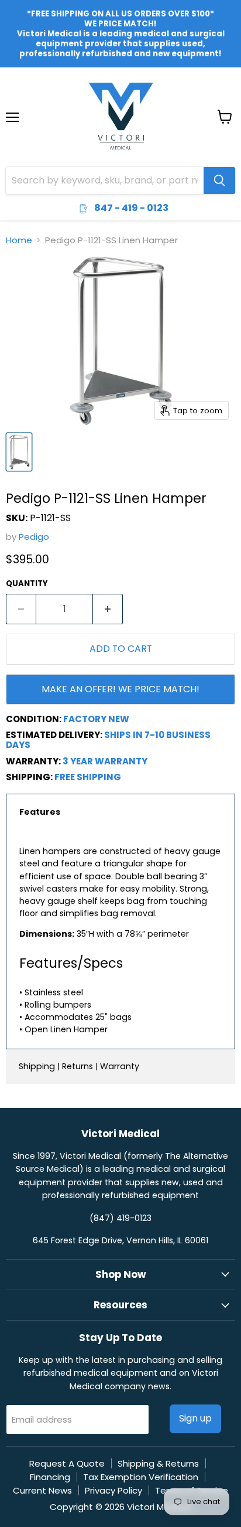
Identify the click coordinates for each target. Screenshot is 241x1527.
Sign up (195, 1418)
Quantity (27, 583)
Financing (50, 1477)
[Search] (219, 180)
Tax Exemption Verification (140, 1477)
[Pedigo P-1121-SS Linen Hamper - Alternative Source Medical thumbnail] (19, 452)
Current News (42, 1490)
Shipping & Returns (158, 1463)
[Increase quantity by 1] (108, 609)
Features (39, 812)
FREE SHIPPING (87, 777)
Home (19, 240)
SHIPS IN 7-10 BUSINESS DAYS (108, 740)
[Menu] (12, 86)
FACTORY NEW (96, 719)
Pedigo (34, 536)
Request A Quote (67, 1463)
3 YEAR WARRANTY (105, 761)
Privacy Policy (113, 1490)
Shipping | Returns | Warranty (79, 1066)
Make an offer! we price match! (120, 689)
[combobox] (105, 180)
